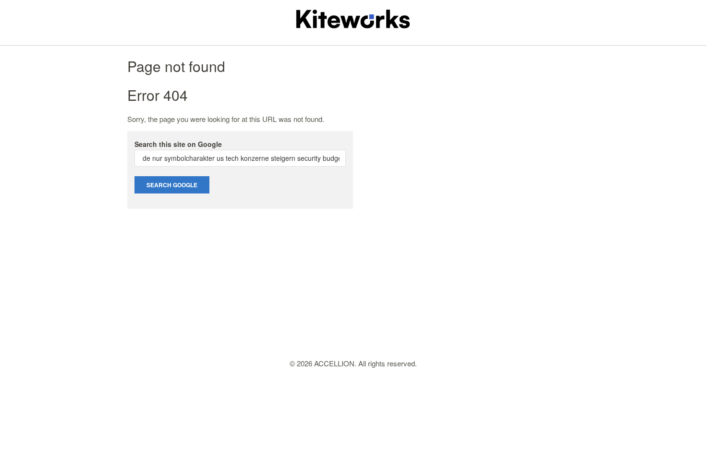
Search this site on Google (178, 144)
